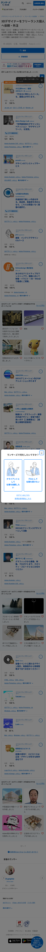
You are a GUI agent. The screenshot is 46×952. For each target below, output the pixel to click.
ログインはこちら (23, 495)
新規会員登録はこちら (23, 498)
